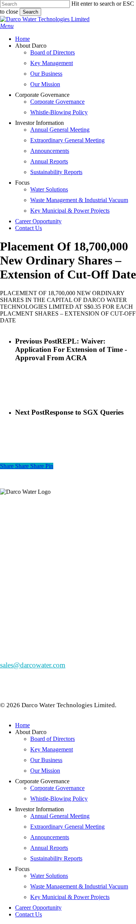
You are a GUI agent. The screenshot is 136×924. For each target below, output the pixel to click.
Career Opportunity (38, 907)
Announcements (49, 837)
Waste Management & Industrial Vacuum (79, 886)
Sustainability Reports (56, 858)
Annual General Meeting (60, 816)
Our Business (46, 760)
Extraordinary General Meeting (67, 826)
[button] (7, 26)
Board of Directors (52, 739)
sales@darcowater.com (32, 665)
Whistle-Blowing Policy (59, 798)
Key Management (51, 749)
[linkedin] (10, 558)
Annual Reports (49, 848)
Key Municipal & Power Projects (70, 897)
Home (22, 725)
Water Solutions (49, 876)
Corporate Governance (57, 788)
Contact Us (28, 914)
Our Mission (45, 770)
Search (30, 12)
